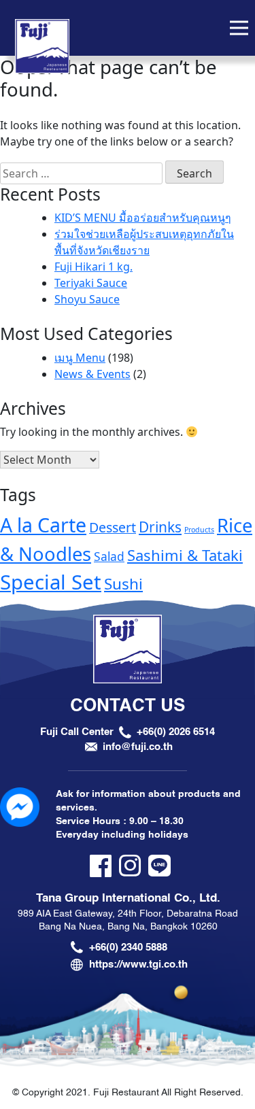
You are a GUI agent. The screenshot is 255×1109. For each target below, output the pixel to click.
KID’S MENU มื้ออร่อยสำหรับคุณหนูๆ (142, 217)
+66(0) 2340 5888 (128, 947)
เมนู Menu (79, 357)
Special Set (50, 582)
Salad (109, 556)
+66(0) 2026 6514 (176, 731)
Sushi (123, 583)
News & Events (92, 373)
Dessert (112, 527)
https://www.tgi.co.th (138, 964)
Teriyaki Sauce (90, 282)
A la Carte (43, 525)
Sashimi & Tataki (185, 555)
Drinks (160, 526)
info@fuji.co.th (138, 746)
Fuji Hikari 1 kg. (93, 266)
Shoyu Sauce (87, 299)
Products (199, 529)
